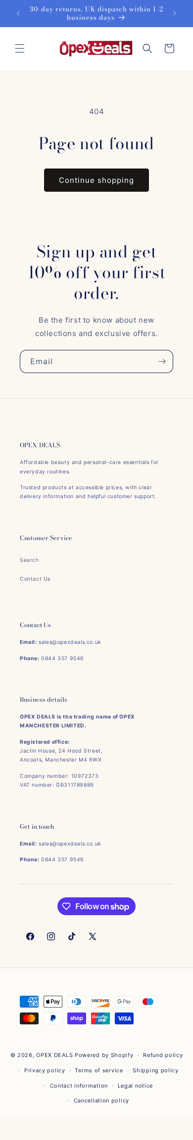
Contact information (79, 1085)
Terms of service (99, 1070)
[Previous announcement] (18, 13)
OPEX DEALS (54, 1055)
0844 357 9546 (62, 658)
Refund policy (163, 1055)
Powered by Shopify (104, 1055)
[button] (20, 48)
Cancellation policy (101, 1100)
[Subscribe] (162, 361)
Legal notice (135, 1085)
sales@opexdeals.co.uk (70, 642)
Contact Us (35, 579)
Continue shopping (96, 180)
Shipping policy (156, 1070)
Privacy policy (44, 1070)
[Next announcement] (175, 13)
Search (29, 560)
